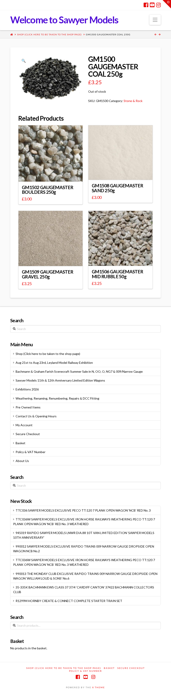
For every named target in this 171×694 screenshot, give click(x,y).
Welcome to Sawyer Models (64, 19)
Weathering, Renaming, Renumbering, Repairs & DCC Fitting (57, 398)
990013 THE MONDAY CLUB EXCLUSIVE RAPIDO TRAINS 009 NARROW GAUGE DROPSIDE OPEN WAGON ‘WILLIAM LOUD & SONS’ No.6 (85, 576)
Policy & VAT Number (30, 452)
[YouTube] (152, 5)
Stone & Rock (133, 101)
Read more (52, 174)
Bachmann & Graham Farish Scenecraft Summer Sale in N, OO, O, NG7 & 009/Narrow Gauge (79, 371)
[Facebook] (146, 5)
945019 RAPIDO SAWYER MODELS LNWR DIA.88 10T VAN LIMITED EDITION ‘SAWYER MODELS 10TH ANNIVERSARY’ (83, 535)
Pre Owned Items (28, 407)
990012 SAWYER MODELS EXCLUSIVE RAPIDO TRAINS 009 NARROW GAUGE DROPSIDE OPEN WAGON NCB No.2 (83, 548)
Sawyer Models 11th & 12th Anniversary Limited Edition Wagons (60, 380)
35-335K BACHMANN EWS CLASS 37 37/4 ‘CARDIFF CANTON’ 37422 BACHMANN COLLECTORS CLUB (83, 589)
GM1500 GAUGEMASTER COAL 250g (108, 34)
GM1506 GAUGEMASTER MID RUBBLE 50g (117, 274)
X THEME (98, 687)
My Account (24, 425)
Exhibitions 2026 (27, 389)
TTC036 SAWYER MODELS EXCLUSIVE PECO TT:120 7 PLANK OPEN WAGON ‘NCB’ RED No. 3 (83, 510)
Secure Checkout (28, 434)
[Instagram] (158, 5)
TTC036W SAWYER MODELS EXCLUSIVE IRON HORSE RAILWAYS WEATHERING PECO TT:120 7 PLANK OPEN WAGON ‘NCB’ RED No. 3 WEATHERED (84, 521)
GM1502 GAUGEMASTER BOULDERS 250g (47, 190)
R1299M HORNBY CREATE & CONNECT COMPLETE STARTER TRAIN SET (69, 601)
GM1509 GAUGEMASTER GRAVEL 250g (47, 274)
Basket (20, 443)
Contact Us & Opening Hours (36, 416)
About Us (22, 461)
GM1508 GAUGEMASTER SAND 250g (117, 188)
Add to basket (122, 172)
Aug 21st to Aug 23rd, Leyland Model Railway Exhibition (54, 362)
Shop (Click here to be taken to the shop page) (49, 34)
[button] (155, 20)
